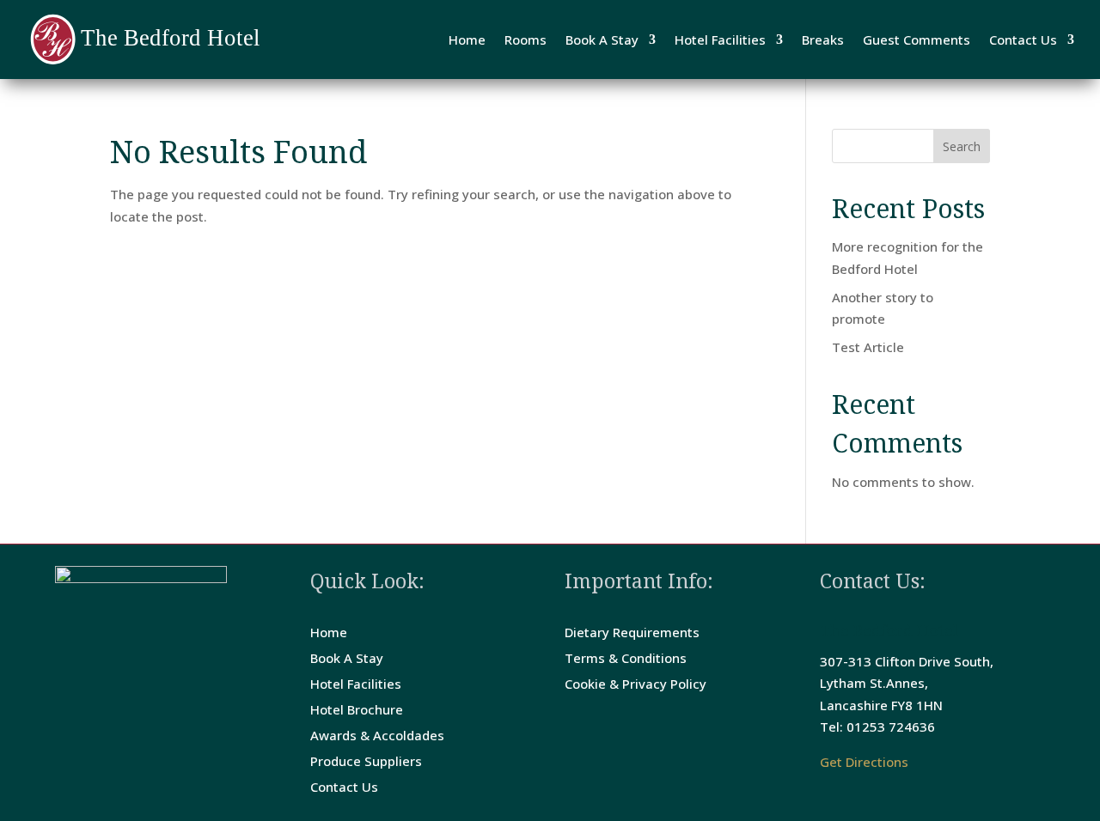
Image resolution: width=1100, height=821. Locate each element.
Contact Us (1023, 39)
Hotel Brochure (356, 710)
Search (962, 146)
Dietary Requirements (632, 633)
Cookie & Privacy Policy (635, 685)
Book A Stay (602, 39)
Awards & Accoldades (377, 736)
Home (467, 39)
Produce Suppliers (366, 762)
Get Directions (864, 761)
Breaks (823, 39)
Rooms (525, 39)
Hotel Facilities (720, 39)
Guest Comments (916, 39)
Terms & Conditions (626, 659)
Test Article (868, 347)
